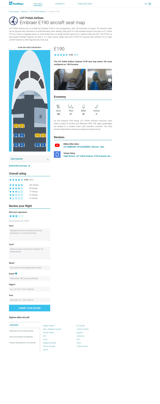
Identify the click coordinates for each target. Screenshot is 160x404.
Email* (12, 274)
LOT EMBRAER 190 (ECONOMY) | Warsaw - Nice (83, 147)
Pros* (11, 226)
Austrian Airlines (83, 329)
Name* (12, 263)
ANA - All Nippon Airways (52, 329)
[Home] (16, 3)
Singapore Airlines (49, 343)
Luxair (45, 339)
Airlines (38, 4)
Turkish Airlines (82, 346)
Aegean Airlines (48, 326)
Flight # (12, 284)
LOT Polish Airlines (38, 11)
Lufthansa (80, 336)
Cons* (11, 244)
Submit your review (30, 308)
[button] (66, 54)
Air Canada (81, 326)
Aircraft (60, 4)
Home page (14, 11)
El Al (44, 336)
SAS (78, 339)
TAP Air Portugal (49, 346)
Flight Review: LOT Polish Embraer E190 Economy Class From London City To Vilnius (87, 156)
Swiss (79, 343)
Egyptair (80, 332)
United (45, 350)
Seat (11, 295)
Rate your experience (18, 212)
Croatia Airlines (48, 332)
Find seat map (85, 4)
